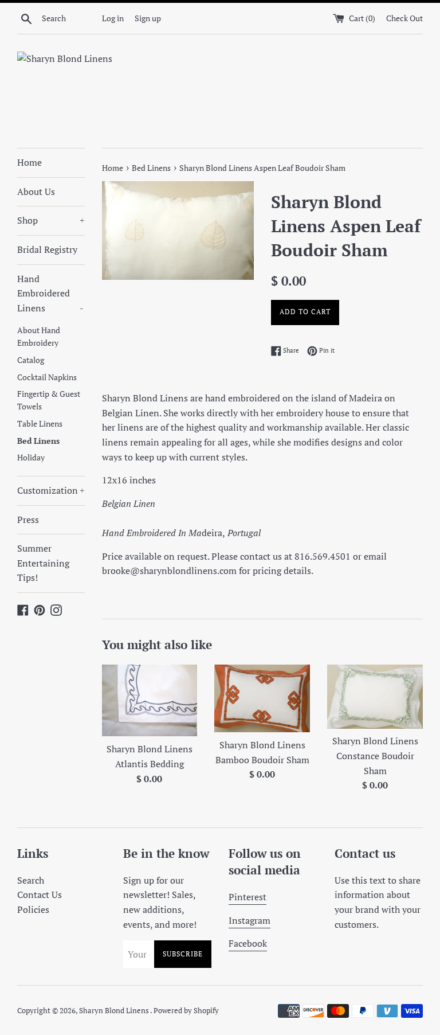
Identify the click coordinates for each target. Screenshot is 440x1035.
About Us (36, 191)
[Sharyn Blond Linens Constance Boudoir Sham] (375, 696)
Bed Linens (38, 441)
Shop (51, 220)
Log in (113, 18)
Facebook (248, 943)
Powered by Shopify (186, 1011)
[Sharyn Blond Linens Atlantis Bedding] (150, 700)
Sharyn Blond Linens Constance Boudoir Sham (375, 755)
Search (30, 880)
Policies (33, 909)
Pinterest (247, 897)
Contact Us (39, 894)
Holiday (31, 457)
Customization (51, 490)
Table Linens (39, 424)
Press (28, 519)
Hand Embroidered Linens (50, 293)
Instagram (249, 920)
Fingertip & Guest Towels (48, 400)
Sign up (148, 18)
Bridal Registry (47, 249)
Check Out (404, 18)
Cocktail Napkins (47, 377)
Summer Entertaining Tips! (43, 563)
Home (29, 162)
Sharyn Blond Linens (114, 1011)
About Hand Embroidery (38, 336)
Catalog (30, 360)
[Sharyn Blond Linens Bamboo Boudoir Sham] (262, 698)
